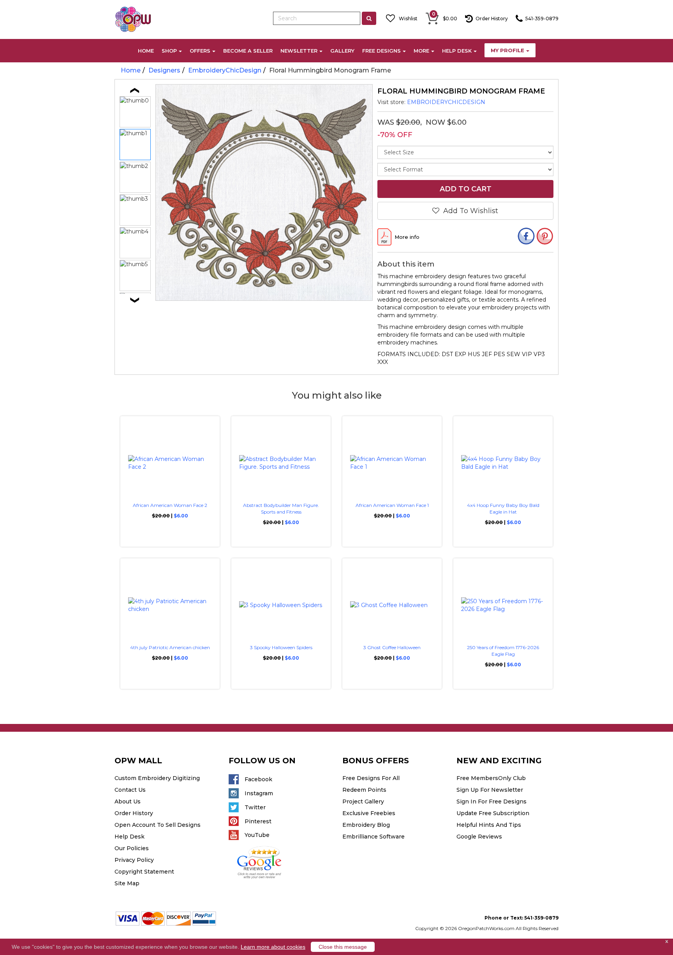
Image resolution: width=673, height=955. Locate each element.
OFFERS (200, 51)
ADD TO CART (465, 189)
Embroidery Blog (366, 824)
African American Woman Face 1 (392, 505)
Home (131, 70)
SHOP (169, 51)
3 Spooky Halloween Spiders (281, 647)
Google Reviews (479, 836)
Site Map (127, 883)
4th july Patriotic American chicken (170, 647)
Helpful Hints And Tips (488, 824)
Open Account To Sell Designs (158, 824)
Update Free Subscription (492, 813)
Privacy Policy (134, 859)
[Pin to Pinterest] (544, 237)
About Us (128, 801)
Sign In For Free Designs (491, 801)
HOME (146, 51)
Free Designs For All (371, 778)
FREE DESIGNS (381, 51)
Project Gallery (363, 801)
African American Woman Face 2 (170, 505)
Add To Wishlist (468, 211)
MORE (421, 51)
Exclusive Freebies (368, 813)
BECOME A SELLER (248, 51)
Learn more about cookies (273, 947)
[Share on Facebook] (526, 237)
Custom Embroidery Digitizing (157, 778)
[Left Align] (369, 18)
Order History (134, 813)
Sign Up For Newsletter (489, 789)
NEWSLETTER (298, 51)
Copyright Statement (144, 871)
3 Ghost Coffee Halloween (392, 647)
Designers (164, 70)
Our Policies (132, 848)
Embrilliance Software (373, 836)
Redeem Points (364, 789)
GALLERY (342, 51)
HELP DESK (457, 51)
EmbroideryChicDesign (224, 70)
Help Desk (129, 836)
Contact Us (130, 789)
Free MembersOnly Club (491, 778)
